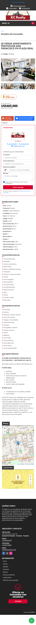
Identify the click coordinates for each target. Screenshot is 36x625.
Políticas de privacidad (10, 580)
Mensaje (6, 173)
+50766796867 (13, 8)
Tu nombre (6, 154)
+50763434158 (25, 8)
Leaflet (18, 464)
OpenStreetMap (30, 464)
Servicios (6, 569)
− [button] (4, 431)
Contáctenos (7, 577)
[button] (33, 58)
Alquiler (5, 567)
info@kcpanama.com (19, 6)
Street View (10, 96)
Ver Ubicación (17, 481)
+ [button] (4, 428)
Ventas (5, 564)
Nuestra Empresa (9, 575)
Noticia (5, 572)
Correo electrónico (9, 161)
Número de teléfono (9, 167)
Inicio (2, 31)
